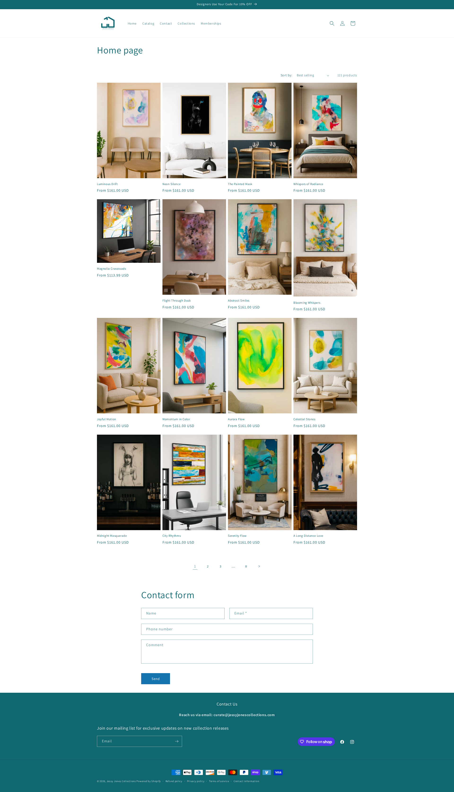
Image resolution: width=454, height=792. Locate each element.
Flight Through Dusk (176, 301)
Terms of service (219, 781)
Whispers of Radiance (308, 184)
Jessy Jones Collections (122, 781)
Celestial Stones (304, 419)
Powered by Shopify (148, 781)
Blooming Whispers (306, 303)
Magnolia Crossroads (111, 269)
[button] (332, 23)
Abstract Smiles (238, 301)
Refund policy (174, 781)
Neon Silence (171, 184)
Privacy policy (196, 781)
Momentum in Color (176, 419)
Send (156, 678)
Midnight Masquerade (112, 536)
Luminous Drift (107, 184)
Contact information (246, 781)
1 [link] (195, 566)
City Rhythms (171, 536)
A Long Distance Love (308, 536)
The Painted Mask (240, 184)
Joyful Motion (106, 419)
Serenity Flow (237, 536)
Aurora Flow (236, 419)
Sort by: (286, 75)
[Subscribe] (176, 741)
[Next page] (259, 566)
